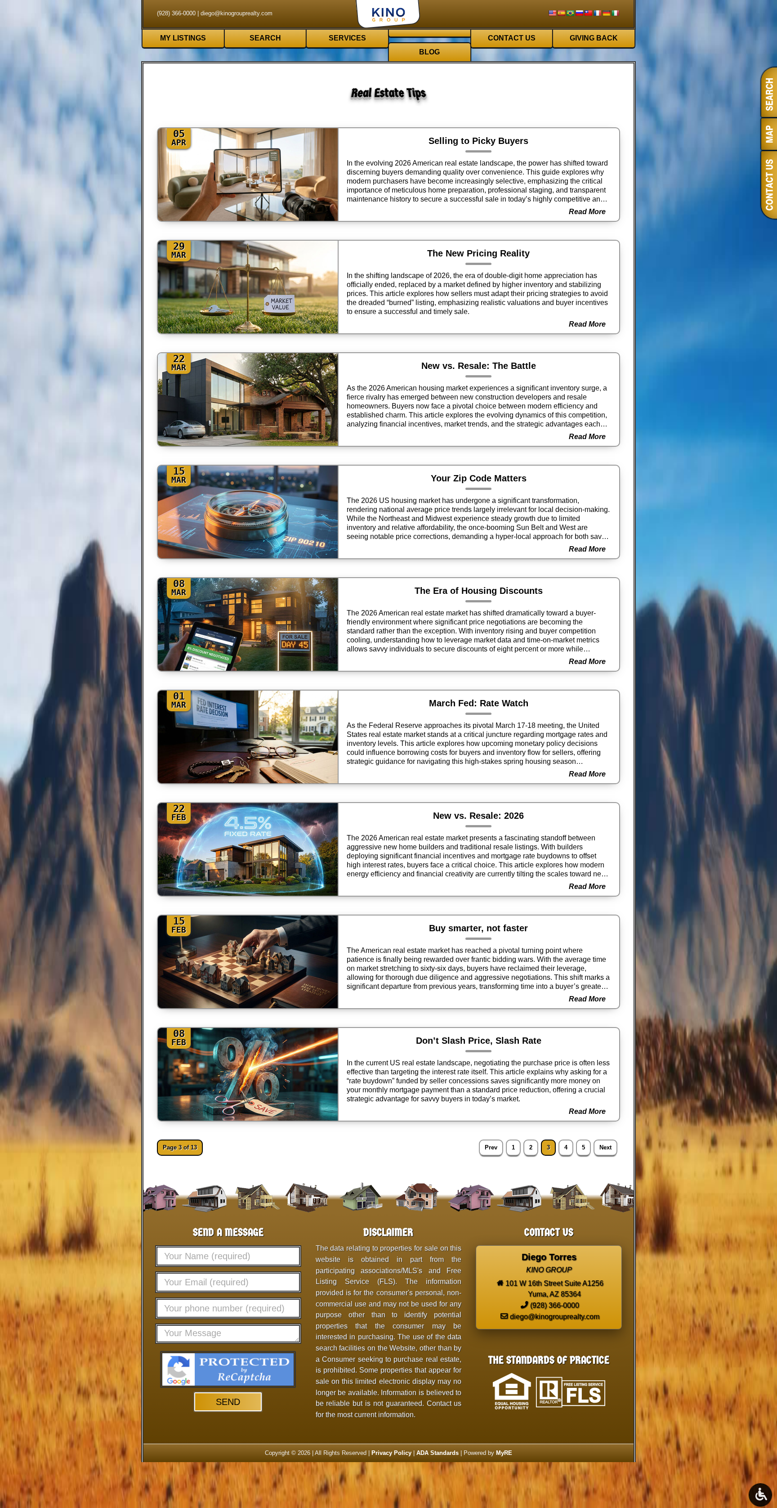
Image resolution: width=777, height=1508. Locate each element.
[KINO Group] (388, 15)
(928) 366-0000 (176, 13)
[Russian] (579, 13)
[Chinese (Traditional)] (588, 13)
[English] (552, 13)
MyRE (504, 1453)
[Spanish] (561, 13)
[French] (597, 13)
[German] (606, 13)
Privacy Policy (391, 1453)
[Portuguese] (570, 13)
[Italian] (615, 13)
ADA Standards (437, 1453)
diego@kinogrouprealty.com (236, 13)
